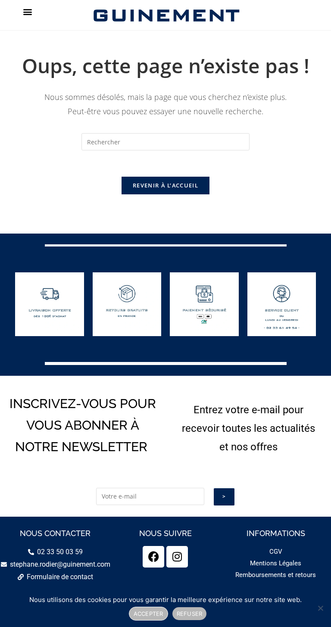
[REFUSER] (320, 608)
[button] (27, 11)
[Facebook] (153, 557)
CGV (275, 551)
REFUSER (190, 613)
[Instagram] (177, 557)
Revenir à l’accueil (165, 185)
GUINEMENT (165, 14)
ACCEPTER (148, 613)
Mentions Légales (275, 563)
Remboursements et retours (275, 575)
